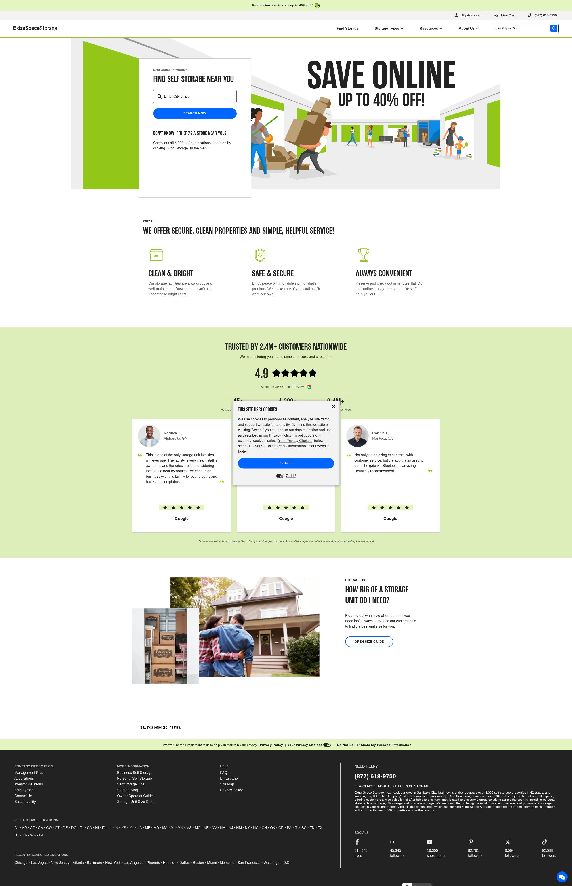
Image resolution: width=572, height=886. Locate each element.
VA (24, 835)
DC (73, 828)
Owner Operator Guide (135, 796)
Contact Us (23, 796)
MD (156, 828)
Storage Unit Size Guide (136, 802)
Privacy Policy (271, 745)
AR (24, 828)
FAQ (223, 773)
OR (281, 828)
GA (89, 828)
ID (103, 828)
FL (82, 828)
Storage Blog (127, 790)
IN (116, 828)
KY (131, 828)
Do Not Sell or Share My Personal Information (374, 745)
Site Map (227, 784)
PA (289, 828)
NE (206, 828)
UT (16, 835)
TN (312, 828)
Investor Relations (28, 784)
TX (320, 828)
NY (247, 828)
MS (189, 828)
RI (296, 828)
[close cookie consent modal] (333, 406)
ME (147, 828)
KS (123, 828)
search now (194, 113)
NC (256, 828)
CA (40, 828)
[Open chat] (562, 877)
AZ (32, 828)
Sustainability (25, 802)
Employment (24, 790)
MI (173, 828)
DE (65, 828)
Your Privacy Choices (305, 745)
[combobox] (526, 28)
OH (264, 828)
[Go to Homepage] (29, 28)
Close (286, 463)
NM (239, 828)
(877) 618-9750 (375, 776)
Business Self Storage (134, 773)
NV (214, 828)
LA (139, 828)
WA (33, 835)
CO (49, 828)
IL (110, 828)
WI (41, 835)
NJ (231, 828)
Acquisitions (24, 778)
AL (16, 828)
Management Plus (28, 773)
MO (197, 828)
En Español (229, 778)
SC (304, 828)
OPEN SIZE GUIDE (369, 641)
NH (222, 828)
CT (57, 828)
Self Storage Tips (130, 784)
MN (180, 828)
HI (97, 828)
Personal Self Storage (134, 778)
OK (272, 828)
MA (165, 828)
